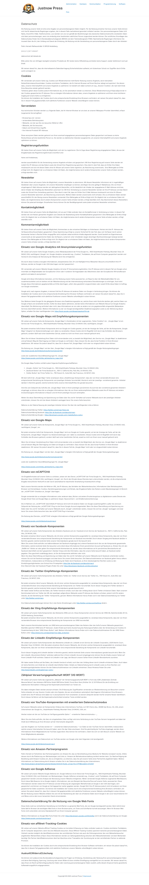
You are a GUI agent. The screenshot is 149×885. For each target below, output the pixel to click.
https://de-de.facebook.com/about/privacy (60, 412)
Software (122, 4)
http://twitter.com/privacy (34, 598)
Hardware (83, 4)
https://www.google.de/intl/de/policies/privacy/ (38, 744)
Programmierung (110, 4)
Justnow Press (50, 8)
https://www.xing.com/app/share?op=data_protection (50, 633)
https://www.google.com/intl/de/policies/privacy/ (38, 521)
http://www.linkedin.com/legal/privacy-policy (37, 670)
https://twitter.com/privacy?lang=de (56, 410)
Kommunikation (95, 4)
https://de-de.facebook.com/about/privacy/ (78, 563)
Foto (67, 12)
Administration (71, 4)
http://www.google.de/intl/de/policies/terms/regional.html (41, 351)
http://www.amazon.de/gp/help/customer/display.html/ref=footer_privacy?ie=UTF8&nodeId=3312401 (57, 764)
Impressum (87, 876)
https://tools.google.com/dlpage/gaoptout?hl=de (72, 311)
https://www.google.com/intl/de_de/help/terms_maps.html (42, 358)
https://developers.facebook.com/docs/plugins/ (81, 566)
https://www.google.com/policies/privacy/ (36, 818)
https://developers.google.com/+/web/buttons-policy (64, 415)
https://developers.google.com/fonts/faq (79, 816)
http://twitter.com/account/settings (89, 603)
